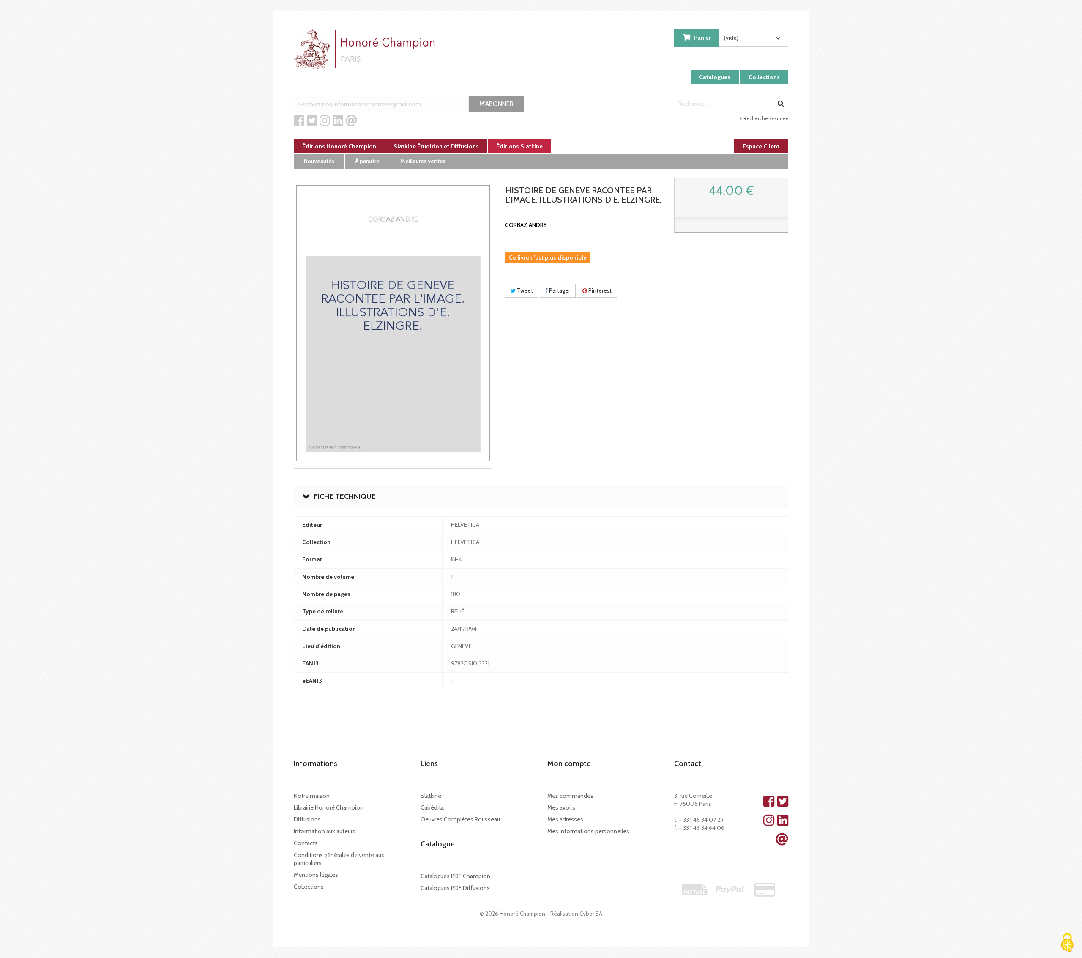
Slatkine (431, 795)
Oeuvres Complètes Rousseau (460, 819)
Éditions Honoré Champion (339, 146)
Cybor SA (590, 913)
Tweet (524, 290)
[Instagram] (325, 121)
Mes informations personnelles (588, 831)
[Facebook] (299, 121)
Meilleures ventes (422, 161)
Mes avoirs (561, 807)
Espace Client (761, 146)
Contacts (306, 843)
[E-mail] (351, 121)
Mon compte (569, 763)
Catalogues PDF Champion (455, 876)
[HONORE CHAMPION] (366, 49)
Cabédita (432, 807)
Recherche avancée (765, 118)
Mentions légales (316, 875)
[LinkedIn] (338, 121)
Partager (559, 290)
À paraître (367, 161)
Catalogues (714, 77)
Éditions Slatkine (519, 146)
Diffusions (307, 819)
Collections (764, 77)
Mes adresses (565, 819)
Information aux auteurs (324, 831)
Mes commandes (570, 795)
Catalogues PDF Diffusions (455, 888)
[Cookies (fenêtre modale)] (1067, 943)
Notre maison (312, 795)
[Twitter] (312, 121)
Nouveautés (319, 161)
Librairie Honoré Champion (328, 807)
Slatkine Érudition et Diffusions (436, 146)
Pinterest (599, 290)
